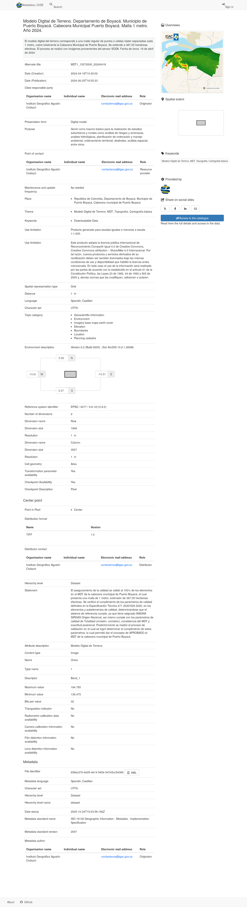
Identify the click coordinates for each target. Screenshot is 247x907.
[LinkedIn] (185, 208)
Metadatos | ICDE (32, 5)
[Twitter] (165, 208)
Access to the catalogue (194, 218)
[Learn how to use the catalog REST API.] (38, 902)
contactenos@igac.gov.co (117, 103)
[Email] (195, 208)
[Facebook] (175, 208)
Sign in (229, 7)
